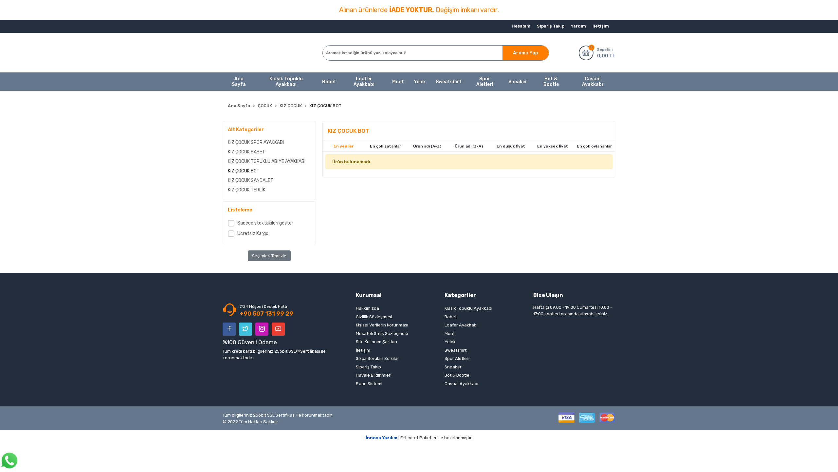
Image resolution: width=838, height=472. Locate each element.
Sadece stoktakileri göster (265, 223)
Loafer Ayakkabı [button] (364, 81)
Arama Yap (525, 53)
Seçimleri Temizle (269, 255)
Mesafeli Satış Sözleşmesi (382, 333)
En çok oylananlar (594, 146)
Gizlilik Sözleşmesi (374, 316)
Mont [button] (398, 82)
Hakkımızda (367, 308)
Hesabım (521, 26)
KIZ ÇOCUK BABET (246, 152)
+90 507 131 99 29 (266, 313)
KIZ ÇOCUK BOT (244, 171)
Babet (451, 316)
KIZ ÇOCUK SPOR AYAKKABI (256, 142)
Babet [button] (329, 82)
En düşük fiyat (511, 146)
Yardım (578, 26)
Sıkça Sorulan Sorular (377, 358)
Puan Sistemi (369, 383)
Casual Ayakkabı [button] (592, 81)
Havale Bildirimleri (374, 375)
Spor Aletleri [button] (484, 81)
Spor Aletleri (457, 358)
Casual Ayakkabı (461, 383)
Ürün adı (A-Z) (427, 146)
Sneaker (453, 366)
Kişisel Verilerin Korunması (382, 325)
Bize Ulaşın (548, 295)
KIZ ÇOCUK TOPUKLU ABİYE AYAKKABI (266, 161)
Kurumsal (369, 295)
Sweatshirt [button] (449, 82)
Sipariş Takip (550, 26)
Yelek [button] (420, 82)
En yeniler (344, 146)
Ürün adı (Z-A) (469, 146)
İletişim (600, 26)
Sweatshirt (455, 350)
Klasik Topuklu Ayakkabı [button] (286, 81)
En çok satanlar (385, 146)
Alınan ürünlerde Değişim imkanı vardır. (419, 10)
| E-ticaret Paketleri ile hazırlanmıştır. (419, 437)
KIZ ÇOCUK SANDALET (250, 180)
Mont (450, 333)
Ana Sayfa (239, 81)
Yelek (450, 341)
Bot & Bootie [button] (551, 81)
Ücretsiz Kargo (252, 233)
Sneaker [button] (517, 82)
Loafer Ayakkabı (461, 325)
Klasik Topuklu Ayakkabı (468, 308)
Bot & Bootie (457, 375)
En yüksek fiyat (552, 146)
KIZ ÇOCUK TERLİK (246, 190)
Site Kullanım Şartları (376, 341)
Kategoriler (460, 295)
